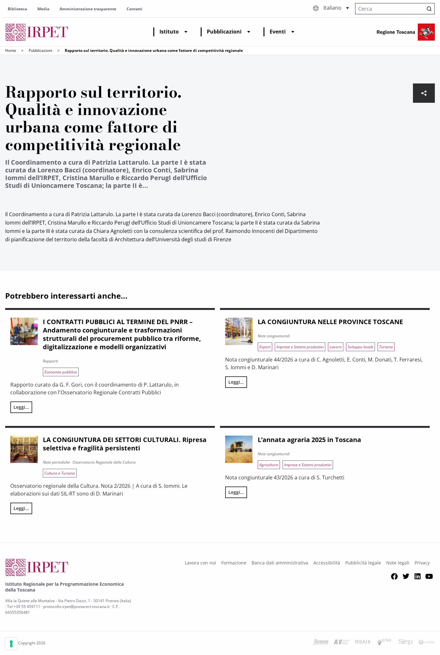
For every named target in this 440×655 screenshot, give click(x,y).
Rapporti (50, 361)
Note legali (397, 563)
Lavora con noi (200, 563)
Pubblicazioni (224, 31)
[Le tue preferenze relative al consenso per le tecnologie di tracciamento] (11, 644)
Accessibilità (326, 563)
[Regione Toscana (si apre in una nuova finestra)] (406, 32)
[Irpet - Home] (36, 32)
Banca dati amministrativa (280, 563)
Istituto (169, 31)
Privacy (422, 563)
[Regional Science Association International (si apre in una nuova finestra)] (363, 643)
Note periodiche (56, 462)
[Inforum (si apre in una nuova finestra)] (320, 643)
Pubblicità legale (363, 563)
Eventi (278, 31)
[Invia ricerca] (429, 9)
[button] (336, 8)
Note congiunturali (274, 336)
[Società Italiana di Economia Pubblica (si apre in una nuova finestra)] (405, 643)
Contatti (134, 9)
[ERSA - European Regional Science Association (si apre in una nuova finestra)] (384, 643)
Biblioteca (17, 9)
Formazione (233, 563)
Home (10, 50)
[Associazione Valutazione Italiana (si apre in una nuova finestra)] (342, 643)
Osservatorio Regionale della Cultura (104, 462)
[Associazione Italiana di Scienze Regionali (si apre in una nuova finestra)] (427, 643)
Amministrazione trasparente (88, 9)
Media (43, 9)
